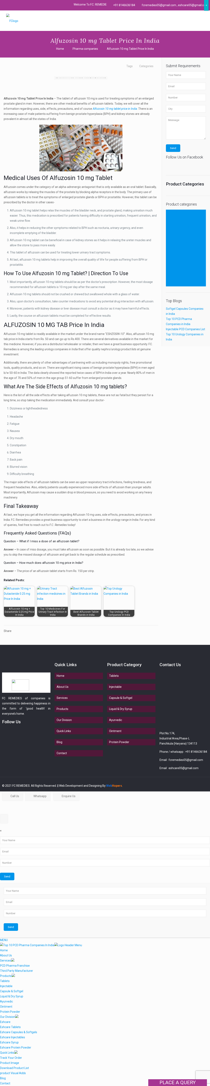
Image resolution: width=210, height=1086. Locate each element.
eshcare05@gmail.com (184, 768)
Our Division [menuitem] (7, 1016)
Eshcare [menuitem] (5, 1022)
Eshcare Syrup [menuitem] (9, 1042)
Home (60, 48)
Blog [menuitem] (3, 1078)
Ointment (115, 731)
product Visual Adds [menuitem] (13, 1073)
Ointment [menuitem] (6, 1006)
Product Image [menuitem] (9, 1063)
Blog (59, 742)
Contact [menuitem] (5, 1083)
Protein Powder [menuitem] (10, 1011)
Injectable (172, 258)
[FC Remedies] (12, 20)
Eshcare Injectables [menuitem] (12, 1037)
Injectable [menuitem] (6, 986)
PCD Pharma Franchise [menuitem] (15, 965)
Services (62, 698)
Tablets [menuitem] (5, 981)
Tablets (171, 278)
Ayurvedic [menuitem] (6, 1001)
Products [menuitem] (6, 976)
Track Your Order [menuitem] (11, 1057)
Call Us (14, 796)
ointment (172, 268)
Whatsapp (40, 796)
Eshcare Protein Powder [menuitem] (15, 1047)
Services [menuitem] (5, 960)
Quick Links (64, 731)
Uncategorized (175, 283)
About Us (62, 686)
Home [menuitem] (4, 950)
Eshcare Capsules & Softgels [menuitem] (18, 1032)
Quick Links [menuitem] (7, 1052)
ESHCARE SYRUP (177, 242)
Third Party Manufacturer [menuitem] (16, 970)
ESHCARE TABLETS (179, 248)
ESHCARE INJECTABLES (181, 253)
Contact (62, 753)
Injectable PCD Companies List (185, 329)
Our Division (64, 720)
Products (62, 709)
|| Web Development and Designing (79, 785)
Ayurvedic (172, 212)
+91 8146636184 (124, 5)
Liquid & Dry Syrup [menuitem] (11, 996)
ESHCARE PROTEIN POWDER (184, 237)
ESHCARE (172, 222)
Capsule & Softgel (177, 217)
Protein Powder (176, 273)
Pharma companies (85, 48)
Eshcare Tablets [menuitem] (10, 1027)
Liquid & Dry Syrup (177, 263)
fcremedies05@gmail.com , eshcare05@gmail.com (175, 5)
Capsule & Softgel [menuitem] (11, 991)
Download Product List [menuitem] (14, 1068)
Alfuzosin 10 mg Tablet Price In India (130, 48)
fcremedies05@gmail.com (186, 760)
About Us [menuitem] (6, 955)
